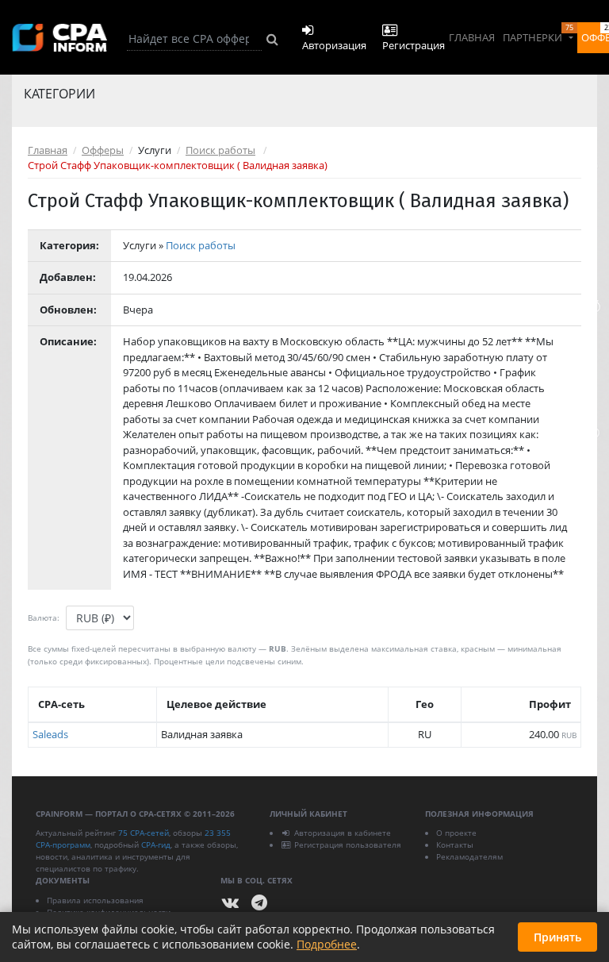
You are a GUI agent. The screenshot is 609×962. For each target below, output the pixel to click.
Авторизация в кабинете (342, 832)
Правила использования (95, 900)
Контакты (454, 844)
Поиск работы (220, 150)
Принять (557, 937)
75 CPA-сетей (143, 832)
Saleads (50, 734)
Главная (472, 37)
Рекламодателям (469, 856)
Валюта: (43, 617)
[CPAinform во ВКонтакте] (230, 903)
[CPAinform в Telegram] (259, 903)
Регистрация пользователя (347, 844)
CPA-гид (155, 844)
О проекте (456, 832)
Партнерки (538, 33)
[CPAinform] (59, 38)
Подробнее (327, 944)
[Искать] (272, 39)
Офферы (103, 150)
